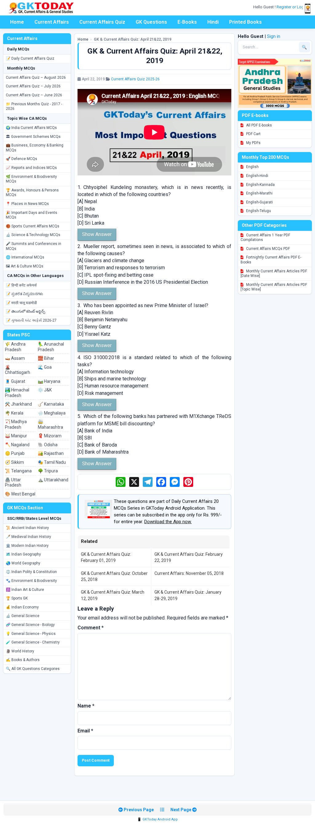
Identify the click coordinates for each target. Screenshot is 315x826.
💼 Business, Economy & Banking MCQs (34, 147)
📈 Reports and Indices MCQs (31, 168)
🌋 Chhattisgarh (17, 370)
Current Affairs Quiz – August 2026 (36, 77)
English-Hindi (256, 176)
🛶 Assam (15, 358)
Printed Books (245, 22)
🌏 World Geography (23, 563)
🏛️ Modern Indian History (27, 545)
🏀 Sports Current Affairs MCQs (32, 226)
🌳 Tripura (48, 470)
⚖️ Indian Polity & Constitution (31, 572)
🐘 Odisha (48, 444)
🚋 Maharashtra (50, 424)
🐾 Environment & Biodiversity (31, 581)
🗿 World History (20, 651)
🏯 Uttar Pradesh (13, 482)
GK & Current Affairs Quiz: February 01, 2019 (106, 557)
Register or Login (292, 7)
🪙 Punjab (15, 453)
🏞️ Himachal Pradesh (17, 392)
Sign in (273, 36)
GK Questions (151, 22)
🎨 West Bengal (20, 493)
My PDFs (253, 143)
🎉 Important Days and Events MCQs (31, 215)
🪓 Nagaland (17, 444)
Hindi (213, 22)
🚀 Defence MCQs (21, 159)
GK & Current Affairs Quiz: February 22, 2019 (188, 557)
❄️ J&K (45, 389)
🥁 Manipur (16, 435)
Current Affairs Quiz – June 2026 (34, 95)
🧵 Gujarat (15, 381)
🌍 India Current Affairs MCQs (31, 128)
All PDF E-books (258, 125)
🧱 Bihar (46, 358)
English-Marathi (259, 193)
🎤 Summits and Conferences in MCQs (33, 246)
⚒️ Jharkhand (18, 404)
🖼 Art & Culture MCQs (24, 266)
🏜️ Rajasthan (51, 453)
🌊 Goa (45, 367)
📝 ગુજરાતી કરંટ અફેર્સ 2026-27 (31, 320)
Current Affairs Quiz (102, 22)
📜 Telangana (18, 470)
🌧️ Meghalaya (52, 413)
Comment (91, 628)
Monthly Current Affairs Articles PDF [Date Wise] (274, 273)
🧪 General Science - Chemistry (33, 642)
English (252, 167)
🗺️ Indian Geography (23, 554)
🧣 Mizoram (50, 435)
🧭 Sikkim (14, 462)
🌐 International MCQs (25, 257)
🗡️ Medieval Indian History (28, 537)
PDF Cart (253, 134)
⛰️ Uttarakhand (53, 479)
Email (85, 731)
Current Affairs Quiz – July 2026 (33, 86)
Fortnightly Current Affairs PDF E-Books (271, 259)
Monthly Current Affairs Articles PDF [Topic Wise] (274, 287)
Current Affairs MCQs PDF (267, 249)
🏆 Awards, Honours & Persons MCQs (32, 192)
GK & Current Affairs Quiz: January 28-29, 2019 (187, 595)
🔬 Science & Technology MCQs (33, 235)
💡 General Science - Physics (31, 634)
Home (17, 22)
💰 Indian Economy (22, 607)
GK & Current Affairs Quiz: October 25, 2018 (114, 576)
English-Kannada (260, 184)
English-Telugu (258, 211)
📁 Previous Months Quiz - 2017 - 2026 (34, 106)
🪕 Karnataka (51, 404)
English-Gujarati (259, 202)
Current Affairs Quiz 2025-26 (135, 79)
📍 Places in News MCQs (27, 204)
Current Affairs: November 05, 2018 (189, 573)
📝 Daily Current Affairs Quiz (30, 58)
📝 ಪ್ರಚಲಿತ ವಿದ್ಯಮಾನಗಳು (24, 294)
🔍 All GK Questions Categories (33, 669)
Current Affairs (51, 22)
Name (86, 706)
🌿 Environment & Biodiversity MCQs (31, 179)
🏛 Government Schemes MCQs (33, 136)
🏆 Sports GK (17, 598)
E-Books (187, 22)
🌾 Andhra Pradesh (15, 347)
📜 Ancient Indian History (27, 528)
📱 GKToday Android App (157, 819)
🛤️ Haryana (49, 381)
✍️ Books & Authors (23, 660)
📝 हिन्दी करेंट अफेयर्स (21, 285)
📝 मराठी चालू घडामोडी (21, 303)
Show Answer (97, 234)
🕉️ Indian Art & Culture (25, 589)
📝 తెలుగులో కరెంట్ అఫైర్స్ (25, 311)
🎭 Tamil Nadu (52, 462)
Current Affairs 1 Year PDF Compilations (265, 237)
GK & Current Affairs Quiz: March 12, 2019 (112, 595)
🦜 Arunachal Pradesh (51, 347)
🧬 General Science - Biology (30, 625)
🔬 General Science (22, 616)
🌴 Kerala (14, 413)
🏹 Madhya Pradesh (16, 424)
